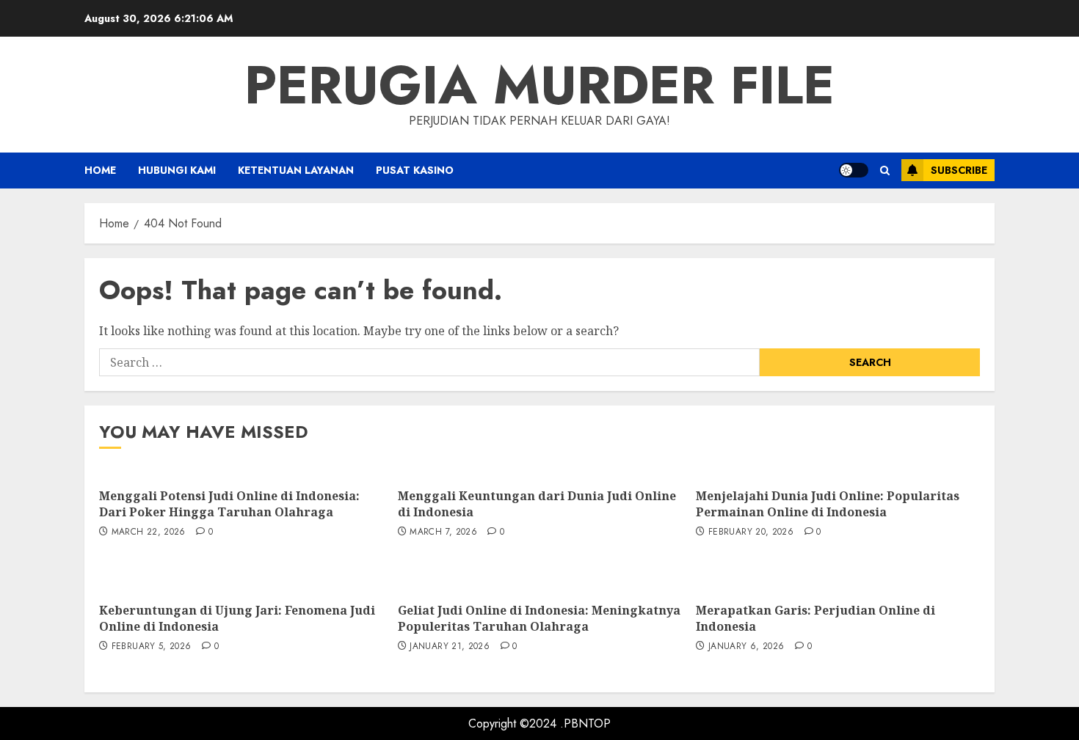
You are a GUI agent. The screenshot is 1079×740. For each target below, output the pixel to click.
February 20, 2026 (750, 532)
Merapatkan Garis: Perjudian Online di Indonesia (815, 618)
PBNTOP (587, 723)
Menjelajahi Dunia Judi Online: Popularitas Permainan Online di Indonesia (827, 504)
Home (100, 170)
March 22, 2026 (149, 532)
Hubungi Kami (177, 170)
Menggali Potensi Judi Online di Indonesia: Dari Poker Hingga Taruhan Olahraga (229, 504)
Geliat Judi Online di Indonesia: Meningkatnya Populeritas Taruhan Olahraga (539, 618)
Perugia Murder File (539, 85)
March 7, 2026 (443, 532)
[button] (885, 170)
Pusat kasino (415, 170)
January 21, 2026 (450, 647)
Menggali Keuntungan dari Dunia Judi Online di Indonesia (537, 504)
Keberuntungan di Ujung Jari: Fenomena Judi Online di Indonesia (237, 618)
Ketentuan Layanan (296, 170)
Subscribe (959, 170)
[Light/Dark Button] (853, 170)
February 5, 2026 (152, 647)
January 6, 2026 (746, 647)
